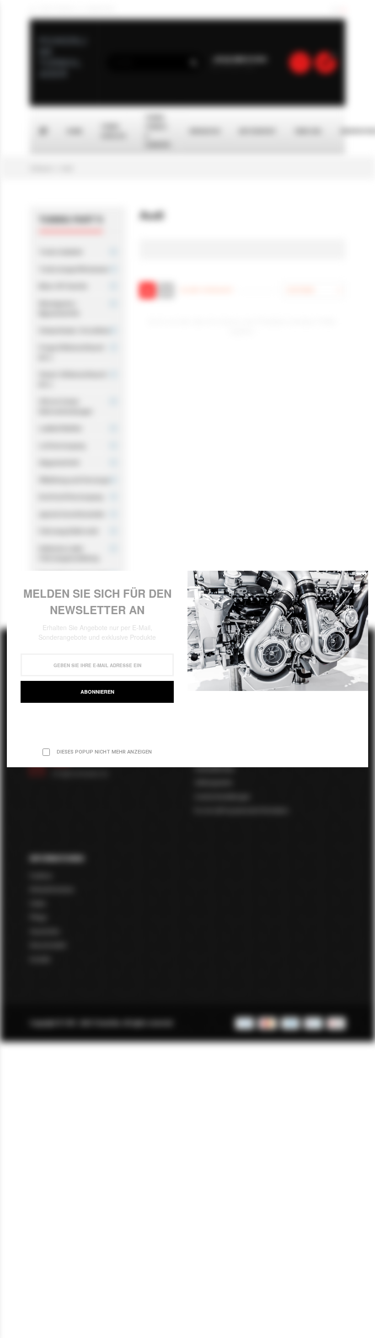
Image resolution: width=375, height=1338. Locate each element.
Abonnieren (97, 691)
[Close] (363, 576)
